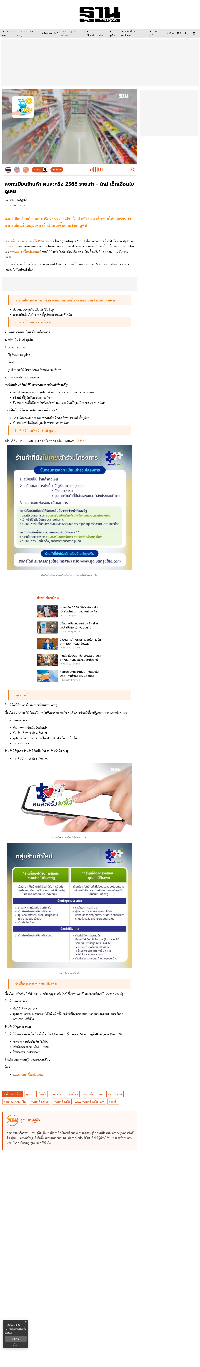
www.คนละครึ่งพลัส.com (89, 1101)
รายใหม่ (73, 1094)
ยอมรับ (15, 1339)
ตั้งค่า (15, 1345)
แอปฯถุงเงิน (115, 1094)
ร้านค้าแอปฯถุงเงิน (15, 1101)
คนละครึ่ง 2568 (40, 1101)
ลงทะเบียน (57, 1094)
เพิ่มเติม (8, 1332)
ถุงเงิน (29, 1094)
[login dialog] (193, 33)
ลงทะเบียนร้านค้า (93, 1094)
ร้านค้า (42, 1094)
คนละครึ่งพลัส (62, 1101)
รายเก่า (113, 1101)
